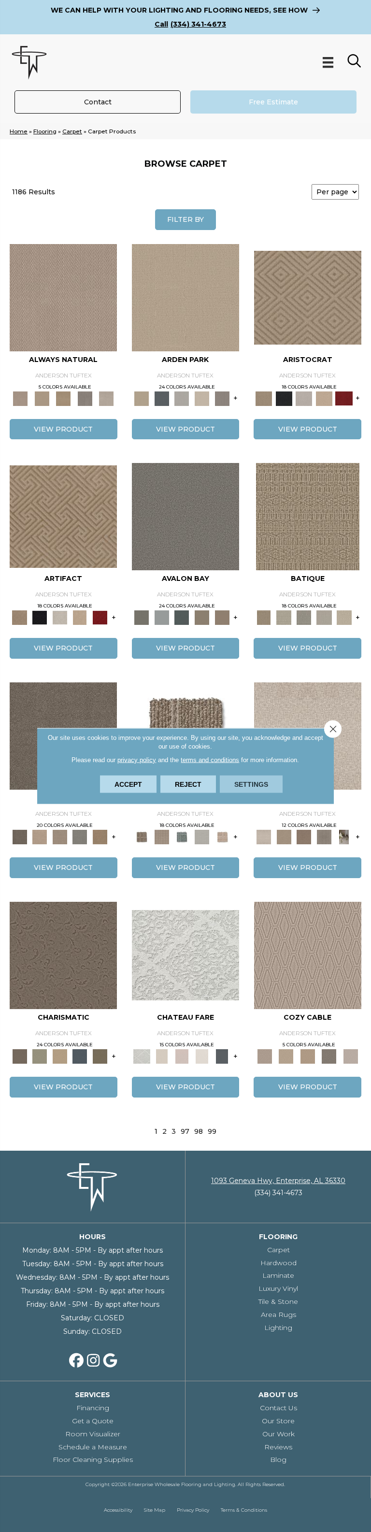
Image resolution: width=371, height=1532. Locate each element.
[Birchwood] (307, 297)
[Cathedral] (304, 617)
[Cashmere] (324, 398)
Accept (128, 784)
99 (212, 1131)
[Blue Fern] (182, 836)
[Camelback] (304, 836)
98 (198, 1131)
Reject (188, 784)
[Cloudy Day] (182, 398)
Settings (251, 784)
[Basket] (63, 297)
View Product (63, 429)
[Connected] (324, 836)
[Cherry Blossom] (344, 398)
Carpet (72, 131)
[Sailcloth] (63, 398)
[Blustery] (202, 836)
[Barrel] (142, 836)
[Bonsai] (100, 1055)
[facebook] (76, 1361)
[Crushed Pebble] (324, 617)
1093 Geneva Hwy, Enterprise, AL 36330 (278, 1180)
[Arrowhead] (20, 836)
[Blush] (182, 1055)
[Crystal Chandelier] (344, 617)
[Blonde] (284, 836)
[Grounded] (344, 836)
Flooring (45, 131)
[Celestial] (222, 1055)
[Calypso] (162, 617)
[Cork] (42, 398)
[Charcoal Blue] (182, 617)
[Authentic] (185, 297)
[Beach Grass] (40, 836)
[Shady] (85, 398)
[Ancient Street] (284, 617)
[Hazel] (100, 836)
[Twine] (106, 398)
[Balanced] (263, 836)
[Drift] (202, 398)
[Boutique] (222, 836)
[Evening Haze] (222, 398)
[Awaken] (162, 1055)
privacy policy (136, 760)
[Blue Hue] (162, 398)
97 (185, 1131)
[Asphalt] (185, 516)
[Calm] (202, 1055)
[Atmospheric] (185, 954)
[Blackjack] (284, 398)
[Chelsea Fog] (80, 836)
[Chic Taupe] (202, 617)
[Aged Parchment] (307, 516)
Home (19, 131)
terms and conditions (210, 760)
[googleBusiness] (110, 1361)
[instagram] (93, 1361)
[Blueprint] (80, 1055)
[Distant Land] (222, 617)
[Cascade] (304, 398)
